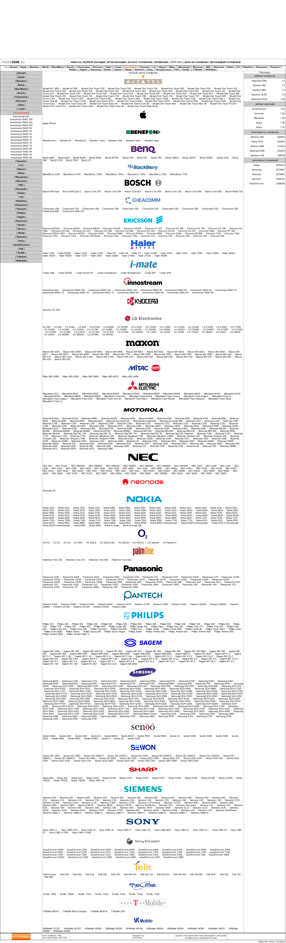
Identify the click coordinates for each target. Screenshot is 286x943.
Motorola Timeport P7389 (102, 438)
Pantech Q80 (119, 607)
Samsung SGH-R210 (62, 706)
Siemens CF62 (232, 800)
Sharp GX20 (142, 778)
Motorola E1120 (50, 428)
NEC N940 (220, 473)
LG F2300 (221, 327)
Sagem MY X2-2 (166, 661)
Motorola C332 (162, 423)
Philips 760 (70, 626)
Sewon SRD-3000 (167, 760)
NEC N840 (130, 473)
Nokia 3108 (170, 508)
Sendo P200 (144, 736)
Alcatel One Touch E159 (157, 101)
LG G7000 (222, 329)
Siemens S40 (57, 807)
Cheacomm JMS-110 (73, 211)
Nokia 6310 (140, 515)
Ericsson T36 (148, 236)
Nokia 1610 (63, 508)
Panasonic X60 (190, 584)
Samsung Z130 (204, 716)
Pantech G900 (179, 604)
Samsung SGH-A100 (54, 688)
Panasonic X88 (110, 587)
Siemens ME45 (104, 805)
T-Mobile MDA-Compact (74, 911)
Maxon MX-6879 (60, 354)
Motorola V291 (97, 441)
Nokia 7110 (201, 518)
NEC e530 (99, 468)
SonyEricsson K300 (101, 849)
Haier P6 (123, 253)
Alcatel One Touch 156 (145, 88)
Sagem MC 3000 (51, 651)
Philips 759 (55, 626)
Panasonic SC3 (212, 582)
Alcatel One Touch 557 (201, 93)
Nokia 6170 (48, 515)
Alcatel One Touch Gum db (135, 103)
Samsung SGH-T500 (93, 708)
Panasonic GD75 (136, 579)
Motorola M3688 (81, 431)
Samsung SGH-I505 (80, 698)
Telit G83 (102, 874)
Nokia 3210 (48, 510)
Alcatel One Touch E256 (213, 101)
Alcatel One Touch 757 (187, 96)
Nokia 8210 (217, 520)
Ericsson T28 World (90, 236)
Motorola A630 (128, 418)
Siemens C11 (57, 800)
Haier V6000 (228, 253)
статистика (137, 938)
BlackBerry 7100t (93, 174)
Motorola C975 (115, 426)
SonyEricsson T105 (148, 852)
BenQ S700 (223, 157)
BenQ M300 (95, 157)
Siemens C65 (214, 800)
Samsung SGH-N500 (79, 701)
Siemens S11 (206, 805)
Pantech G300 (68, 604)
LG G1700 (92, 329)
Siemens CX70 (126, 802)
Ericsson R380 (114, 233)
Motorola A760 (164, 418)
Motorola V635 (68, 446)
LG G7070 (79, 332)
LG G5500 (208, 329)
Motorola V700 (157, 446)
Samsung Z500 (69, 719)
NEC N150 (48, 471)
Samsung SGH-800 (208, 686)
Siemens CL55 (89, 802)
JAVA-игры (176, 62)
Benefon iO (65, 140)
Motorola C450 (59, 426)
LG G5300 (165, 329)
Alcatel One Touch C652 (127, 98)
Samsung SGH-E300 (131, 693)
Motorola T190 (222, 433)
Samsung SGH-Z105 (93, 713)
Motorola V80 (209, 446)
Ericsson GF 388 (174, 228)
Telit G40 (64, 874)
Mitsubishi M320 (70, 393)
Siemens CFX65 (51, 802)
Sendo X (106, 738)
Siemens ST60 (115, 810)
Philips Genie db (194, 629)
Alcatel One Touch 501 (187, 91)
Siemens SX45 (151, 810)
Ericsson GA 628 (132, 228)
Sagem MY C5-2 (224, 656)
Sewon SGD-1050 (104, 760)
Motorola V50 (69, 443)
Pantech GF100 (62, 607)
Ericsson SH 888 (193, 233)
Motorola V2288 (60, 441)
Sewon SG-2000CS (94, 755)
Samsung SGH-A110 (79, 688)
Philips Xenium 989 (223, 631)
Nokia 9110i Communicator (194, 523)
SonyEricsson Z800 (173, 857)
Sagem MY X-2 (189, 659)
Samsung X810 (166, 716)
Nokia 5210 (109, 513)
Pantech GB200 (218, 604)
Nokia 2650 (140, 508)
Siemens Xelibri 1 (51, 812)
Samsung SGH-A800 (205, 688)
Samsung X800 (147, 716)
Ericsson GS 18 (166, 231)
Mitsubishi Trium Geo (82, 398)
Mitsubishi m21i (50, 393)
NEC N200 (77, 471)
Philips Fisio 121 (195, 626)
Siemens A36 (66, 797)
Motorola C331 (143, 423)
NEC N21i (92, 471)
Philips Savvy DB (92, 631)
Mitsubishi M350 (151, 393)
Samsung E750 (127, 683)
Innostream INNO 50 (21, 131)
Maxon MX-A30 (223, 354)
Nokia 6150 (231, 513)
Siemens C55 (162, 800)
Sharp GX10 (92, 778)
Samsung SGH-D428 (156, 691)
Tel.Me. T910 (84, 894)
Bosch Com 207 (93, 191)
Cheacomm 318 (210, 208)
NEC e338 (71, 468)
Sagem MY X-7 (107, 661)
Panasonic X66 (209, 584)
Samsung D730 (187, 681)
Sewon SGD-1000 (149, 758)
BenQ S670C (189, 157)
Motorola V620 (50, 446)
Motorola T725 (78, 436)
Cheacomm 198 (110, 208)
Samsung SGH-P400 (154, 701)
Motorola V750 (175, 446)
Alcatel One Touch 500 (160, 91)
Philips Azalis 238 (117, 626)
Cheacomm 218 (150, 208)
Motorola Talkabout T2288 (160, 436)
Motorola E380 (124, 428)
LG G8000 (137, 332)
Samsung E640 (89, 683)
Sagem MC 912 (134, 651)
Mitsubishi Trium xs (52, 401)
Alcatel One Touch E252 (185, 101)
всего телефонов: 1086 (52, 936)
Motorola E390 (143, 428)
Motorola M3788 (102, 431)
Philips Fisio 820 (78, 629)
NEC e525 (85, 468)
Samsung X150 (187, 713)
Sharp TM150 (60, 780)
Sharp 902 (62, 778)
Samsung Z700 (89, 719)
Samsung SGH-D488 (181, 691)
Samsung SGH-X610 (194, 711)
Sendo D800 (49, 736)
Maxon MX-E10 (204, 357)
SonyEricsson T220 (196, 852)
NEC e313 (57, 468)
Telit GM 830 (179, 874)
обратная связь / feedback (272, 941)
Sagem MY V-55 (109, 659)
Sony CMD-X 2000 (81, 832)
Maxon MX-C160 (84, 357)
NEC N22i (121, 471)
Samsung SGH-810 (231, 686)
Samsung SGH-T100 (213, 706)
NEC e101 (197, 466)
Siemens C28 (92, 800)
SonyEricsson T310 (100, 854)
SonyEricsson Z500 (102, 857)
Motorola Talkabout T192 (130, 436)
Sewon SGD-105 (82, 760)
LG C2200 (179, 327)
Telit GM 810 (163, 874)
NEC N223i (106, 471)
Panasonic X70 (228, 584)
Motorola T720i (59, 436)
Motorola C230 (68, 423)
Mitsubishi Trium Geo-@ (108, 398)
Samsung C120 (70, 681)
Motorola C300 (124, 423)
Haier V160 (166, 253)
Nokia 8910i (140, 523)
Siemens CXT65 (172, 802)
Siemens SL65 (78, 810)
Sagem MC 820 (71, 651)
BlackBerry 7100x (137, 174)
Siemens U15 (205, 810)
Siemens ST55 (96, 810)
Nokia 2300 (109, 508)
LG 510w (70, 327)
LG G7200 (122, 332)
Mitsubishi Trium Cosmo (168, 396)
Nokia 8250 (232, 520)
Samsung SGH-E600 (81, 696)
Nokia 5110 (79, 513)
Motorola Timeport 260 (215, 436)
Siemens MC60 (85, 805)
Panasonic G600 (190, 577)
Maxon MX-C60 (145, 357)
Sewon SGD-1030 (61, 760)
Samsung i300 (185, 683)
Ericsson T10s (213, 233)
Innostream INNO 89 (21, 151)
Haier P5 (111, 253)
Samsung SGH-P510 (230, 701)
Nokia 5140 (94, 513)
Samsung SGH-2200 (87, 686)
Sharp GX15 (125, 778)
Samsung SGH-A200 (104, 688)
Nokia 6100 (155, 513)
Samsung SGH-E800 (156, 696)
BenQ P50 (156, 157)
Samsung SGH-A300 (129, 688)
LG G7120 (108, 332)
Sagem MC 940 (217, 651)
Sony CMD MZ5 (163, 830)
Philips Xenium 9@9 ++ (78, 634)
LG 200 (46, 327)
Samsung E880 (166, 683)
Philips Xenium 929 (178, 631)
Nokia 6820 (170, 518)
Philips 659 (224, 624)
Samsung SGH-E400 (207, 693)
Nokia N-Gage (111, 525)
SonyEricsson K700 (172, 849)
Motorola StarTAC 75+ (126, 433)
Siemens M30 (191, 802)
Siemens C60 (179, 800)
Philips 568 (150, 624)
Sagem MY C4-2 (204, 656)
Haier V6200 (65, 255)
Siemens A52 (134, 797)
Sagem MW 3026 (99, 654)
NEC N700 (72, 473)
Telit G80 (76, 874)
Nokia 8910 (125, 523)
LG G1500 (49, 329)
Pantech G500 (87, 604)
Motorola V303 (168, 441)
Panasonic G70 (210, 577)
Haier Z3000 (112, 255)
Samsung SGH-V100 (143, 708)
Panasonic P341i (154, 582)
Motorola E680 (198, 428)
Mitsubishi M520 (192, 393)
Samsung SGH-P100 (129, 701)
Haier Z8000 (161, 255)
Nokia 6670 (94, 518)
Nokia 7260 (79, 520)
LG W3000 (63, 334)
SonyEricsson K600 (148, 849)
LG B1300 (122, 327)
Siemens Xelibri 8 (199, 812)
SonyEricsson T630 (172, 854)
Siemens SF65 (144, 807)
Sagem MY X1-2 (146, 661)
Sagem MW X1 (183, 654)
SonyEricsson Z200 (78, 857)
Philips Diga (157, 626)
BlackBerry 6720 (71, 174)
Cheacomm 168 (51, 208)
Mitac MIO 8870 (110, 376)
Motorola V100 (125, 438)
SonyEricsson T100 (124, 852)
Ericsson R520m (134, 233)
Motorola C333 (180, 423)
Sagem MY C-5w (123, 656)
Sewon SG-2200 (139, 755)
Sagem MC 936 (172, 651)
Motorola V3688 (206, 441)
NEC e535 (113, 468)
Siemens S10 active (186, 805)
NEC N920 (191, 473)
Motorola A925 (95, 421)
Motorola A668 (146, 418)
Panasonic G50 (131, 577)
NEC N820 (101, 473)
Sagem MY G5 (50, 659)
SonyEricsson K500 (125, 849)
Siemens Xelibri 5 (136, 812)
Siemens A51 (117, 797)
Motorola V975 (87, 448)
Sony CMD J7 (124, 830)
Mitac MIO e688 (130, 376)
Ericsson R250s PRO (54, 233)
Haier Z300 (96, 255)
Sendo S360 (58, 738)
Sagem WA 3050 (128, 664)
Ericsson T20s (68, 236)
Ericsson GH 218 (60, 231)
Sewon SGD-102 (214, 758)
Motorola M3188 (218, 428)
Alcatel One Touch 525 (68, 93)
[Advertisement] (125, 29)
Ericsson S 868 (173, 233)
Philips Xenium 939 (200, 631)
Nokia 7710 (186, 520)
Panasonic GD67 (93, 579)
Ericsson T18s (232, 233)
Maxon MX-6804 (93, 351)
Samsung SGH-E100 (81, 693)
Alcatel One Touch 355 (134, 91)
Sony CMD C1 (50, 830)
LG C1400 (165, 327)
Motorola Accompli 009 (144, 421)
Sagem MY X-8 (126, 661)
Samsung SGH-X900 (219, 711)
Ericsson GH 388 (103, 231)
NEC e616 (142, 468)
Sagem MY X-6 (88, 661)
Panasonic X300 (129, 584)
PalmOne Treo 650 (121, 560)
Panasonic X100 (70, 584)
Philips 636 (180, 624)
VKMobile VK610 (216, 928)
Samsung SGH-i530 (104, 698)
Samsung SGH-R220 (88, 706)
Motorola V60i (233, 443)
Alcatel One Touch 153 (92, 88)
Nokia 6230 (94, 515)
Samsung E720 (108, 683)
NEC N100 (201, 468)
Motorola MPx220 (186, 431)
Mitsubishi (259, 118)
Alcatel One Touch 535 (148, 93)
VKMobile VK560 (175, 928)
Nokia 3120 (200, 508)
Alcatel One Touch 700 (54, 96)
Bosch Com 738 (173, 191)
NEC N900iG (161, 473)
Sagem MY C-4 (103, 656)
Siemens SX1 (133, 810)
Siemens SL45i (259, 94)
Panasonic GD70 (115, 579)
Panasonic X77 (70, 587)
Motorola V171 (182, 438)
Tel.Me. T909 (49, 894)
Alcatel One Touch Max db (193, 103)
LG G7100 (94, 332)
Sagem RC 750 (69, 664)
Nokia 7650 (156, 520)
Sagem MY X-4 (50, 661)
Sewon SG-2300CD (185, 755)
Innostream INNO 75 (21, 140)
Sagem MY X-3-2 (228, 659)
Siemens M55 (50, 805)
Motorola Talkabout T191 (101, 436)
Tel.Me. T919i (135, 894)
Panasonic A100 (51, 577)
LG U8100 (207, 332)
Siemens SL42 (200, 807)
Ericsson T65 (182, 236)
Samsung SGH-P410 (179, 701)
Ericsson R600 (154, 233)
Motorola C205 (50, 423)
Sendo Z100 (134, 738)
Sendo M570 (127, 736)
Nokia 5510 (124, 513)
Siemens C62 (197, 800)
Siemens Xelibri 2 (72, 812)
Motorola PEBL (227, 431)
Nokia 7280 (110, 520)
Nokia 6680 (109, 518)
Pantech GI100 (101, 607)
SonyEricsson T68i (195, 854)
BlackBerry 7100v (115, 174)
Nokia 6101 (170, 513)
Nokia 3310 (109, 510)
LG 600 (82, 327)
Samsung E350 (225, 681)
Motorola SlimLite (51, 433)
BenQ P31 (142, 157)
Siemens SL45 (218, 807)
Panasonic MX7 (134, 582)
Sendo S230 (206, 736)
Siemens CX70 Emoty (149, 802)
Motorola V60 (197, 443)
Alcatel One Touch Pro (54, 106)
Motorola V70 (139, 446)
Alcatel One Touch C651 (99, 98)
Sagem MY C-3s (83, 656)
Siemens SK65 (163, 807)
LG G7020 (237, 329)
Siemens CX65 (107, 802)
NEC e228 (211, 466)
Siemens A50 (100, 797)
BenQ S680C (206, 157)
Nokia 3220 (64, 510)
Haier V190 (181, 253)
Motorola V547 (142, 443)
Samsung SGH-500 (160, 686)
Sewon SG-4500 (87, 758)
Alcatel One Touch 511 (213, 91)
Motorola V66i (104, 446)
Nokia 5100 (64, 513)
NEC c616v (61, 466)
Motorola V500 (87, 443)
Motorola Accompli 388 (171, 421)
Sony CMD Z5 (219, 830)
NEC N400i (179, 471)
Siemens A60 (185, 797)
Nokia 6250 (109, 515)
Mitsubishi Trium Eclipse (196, 396)
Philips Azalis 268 (138, 626)
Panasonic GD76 (157, 579)
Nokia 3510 (170, 510)
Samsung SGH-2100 (62, 686)
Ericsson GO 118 (146, 231)
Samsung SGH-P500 (204, 701)
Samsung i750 (203, 683)
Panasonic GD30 (230, 577)
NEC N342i (164, 471)
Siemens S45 (74, 807)
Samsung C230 (109, 681)
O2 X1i (46, 542)
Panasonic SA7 (193, 582)
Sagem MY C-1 (222, 654)
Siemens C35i (127, 800)
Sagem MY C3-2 (183, 656)
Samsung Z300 (50, 719)
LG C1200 (151, 327)
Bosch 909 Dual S (72, 191)
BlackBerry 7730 (178, 174)
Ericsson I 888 (206, 231)
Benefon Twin (115, 140)
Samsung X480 (226, 713)
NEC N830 (116, 473)
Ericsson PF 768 (226, 231)
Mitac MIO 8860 (90, 376)
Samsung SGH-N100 (178, 698)
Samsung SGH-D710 (56, 693)
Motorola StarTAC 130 (75, 433)
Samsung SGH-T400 (68, 708)
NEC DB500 (129, 466)
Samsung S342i (222, 683)
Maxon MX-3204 (51, 351)
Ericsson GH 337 (81, 231)
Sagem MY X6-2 (207, 661)
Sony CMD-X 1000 (58, 832)
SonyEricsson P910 (53, 852)
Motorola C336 (199, 423)
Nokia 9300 (79, 525)
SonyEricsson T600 (124, 854)
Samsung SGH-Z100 (68, 713)
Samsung (256, 169)
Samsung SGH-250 (137, 686)
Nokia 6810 (155, 518)
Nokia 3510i (186, 510)
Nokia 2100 (79, 508)
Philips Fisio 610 (215, 626)
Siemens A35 (49, 797)
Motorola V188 (219, 438)
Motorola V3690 (225, 441)
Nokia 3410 (155, 510)
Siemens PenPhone (145, 805)
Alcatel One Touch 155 (119, 88)
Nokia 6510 (186, 515)
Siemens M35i (209, 802)
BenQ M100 (79, 157)
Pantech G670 (123, 604)
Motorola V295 (115, 441)
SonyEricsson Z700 (149, 857)
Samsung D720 (167, 681)
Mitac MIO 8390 (71, 376)
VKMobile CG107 (51, 928)
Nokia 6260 (125, 515)
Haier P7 (136, 253)
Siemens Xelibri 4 (115, 812)
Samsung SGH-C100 (230, 688)
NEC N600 (223, 471)
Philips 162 (48, 624)
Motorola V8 (193, 446)
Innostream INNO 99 (21, 157)
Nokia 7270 (94, 520)
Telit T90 (224, 874)
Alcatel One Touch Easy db (72, 103)
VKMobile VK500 (93, 928)
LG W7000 (93, 334)
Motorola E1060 (230, 426)
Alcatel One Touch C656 (155, 98)
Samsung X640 (89, 716)
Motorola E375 (106, 428)
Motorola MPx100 (143, 431)
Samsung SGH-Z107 (118, 713)
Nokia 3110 (185, 508)
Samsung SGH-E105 (106, 693)
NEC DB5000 (146, 466)
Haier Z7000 (128, 255)
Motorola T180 (204, 433)
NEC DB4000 (95, 466)
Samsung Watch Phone (145, 713)
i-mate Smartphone (107, 273)
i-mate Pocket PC (85, 273)
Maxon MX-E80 (223, 357)
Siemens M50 (227, 802)
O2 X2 (56, 542)
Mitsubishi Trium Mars (136, 398)
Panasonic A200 (71, 577)
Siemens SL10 (181, 807)
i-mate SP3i (165, 273)
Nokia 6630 (64, 518)
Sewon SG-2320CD (209, 755)
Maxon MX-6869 (216, 351)
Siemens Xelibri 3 (93, 812)
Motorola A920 (77, 421)
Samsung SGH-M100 (153, 698)
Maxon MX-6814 (175, 351)
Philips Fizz (136, 629)
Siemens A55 (151, 797)
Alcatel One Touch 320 (54, 91)
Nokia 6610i (232, 515)
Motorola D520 (191, 426)
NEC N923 (206, 473)
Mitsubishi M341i (110, 393)
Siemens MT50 (123, 805)
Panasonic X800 (90, 587)
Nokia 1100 (48, 508)
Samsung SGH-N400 (53, 701)
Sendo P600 (160, 736)
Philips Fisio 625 (58, 629)
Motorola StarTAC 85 (151, 433)
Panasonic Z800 (129, 587)
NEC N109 (216, 468)
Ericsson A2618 (72, 228)
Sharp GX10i (109, 778)
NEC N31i (134, 471)
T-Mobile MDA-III (98, 911)
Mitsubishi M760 (52, 396)
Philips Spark (135, 631)
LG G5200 (150, 329)
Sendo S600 (74, 738)
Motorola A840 (59, 421)
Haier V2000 (212, 253)
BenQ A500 (48, 157)
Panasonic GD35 (51, 579)
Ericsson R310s (76, 233)
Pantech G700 (142, 604)
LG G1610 (78, 329)
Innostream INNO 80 (21, 148)
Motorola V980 (105, 448)
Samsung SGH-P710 (79, 703)
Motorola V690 (121, 446)
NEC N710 (86, 473)
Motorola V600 (214, 443)
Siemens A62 (202, 797)
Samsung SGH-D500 (206, 691)
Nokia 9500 (95, 525)
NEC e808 (156, 468)
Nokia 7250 (48, 520)
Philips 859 (99, 626)
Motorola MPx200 (164, 431)
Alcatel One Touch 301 (199, 88)
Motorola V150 (163, 438)
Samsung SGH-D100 (105, 691)
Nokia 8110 (201, 520)
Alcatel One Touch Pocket (223, 103)
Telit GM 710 (146, 874)
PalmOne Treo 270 (75, 560)
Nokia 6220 (79, 515)
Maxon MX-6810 (134, 351)
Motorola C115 (193, 421)
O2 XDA (78, 542)
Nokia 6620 (48, 518)
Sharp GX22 (158, 778)
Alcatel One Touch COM (73, 101)
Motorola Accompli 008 (117, 421)
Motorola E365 (88, 428)
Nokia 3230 (79, 510)
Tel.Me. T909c (67, 894)
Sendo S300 (222, 736)
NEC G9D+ (186, 468)
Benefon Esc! (49, 140)
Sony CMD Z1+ (201, 830)
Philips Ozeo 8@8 (53, 631)
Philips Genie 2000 (172, 629)
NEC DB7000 (181, 466)
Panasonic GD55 (72, 579)
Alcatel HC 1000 (51, 88)
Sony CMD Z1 (182, 830)
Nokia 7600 (125, 520)
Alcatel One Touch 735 (107, 96)
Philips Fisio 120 (175, 626)
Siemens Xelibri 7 (178, 812)
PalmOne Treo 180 (52, 560)
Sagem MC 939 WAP (195, 651)
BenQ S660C (172, 157)
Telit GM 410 (130, 874)
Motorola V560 (179, 443)
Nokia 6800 (140, 518)
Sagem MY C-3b (62, 656)
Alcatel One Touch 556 (174, 93)
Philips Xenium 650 (155, 631)
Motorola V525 (123, 443)
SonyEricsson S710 (100, 852)
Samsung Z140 (223, 716)
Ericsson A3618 (91, 228)
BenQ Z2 (86, 160)
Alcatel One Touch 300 (172, 88)
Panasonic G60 (170, 577)
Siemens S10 (165, 805)
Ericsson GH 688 (124, 231)
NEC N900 (145, 473)
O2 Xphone (153, 542)
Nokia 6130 (216, 513)
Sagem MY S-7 (89, 659)
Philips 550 (136, 624)
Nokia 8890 (109, 523)
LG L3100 (165, 332)
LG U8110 (221, 332)
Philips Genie (152, 629)
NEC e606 (128, 468)
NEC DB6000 (163, 466)
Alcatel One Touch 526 (95, 93)
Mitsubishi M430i (171, 393)
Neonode (259, 113)
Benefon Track (97, 140)
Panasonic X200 (109, 584)
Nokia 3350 (140, 510)
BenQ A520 (64, 157)
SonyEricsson (259, 109)
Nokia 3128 (216, 508)
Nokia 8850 (79, 523)
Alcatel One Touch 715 (80, 96)
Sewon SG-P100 (128, 758)
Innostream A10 (21, 116)
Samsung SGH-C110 (54, 691)
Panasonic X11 (89, 584)
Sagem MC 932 (153, 651)
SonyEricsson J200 (77, 849)
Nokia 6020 (140, 513)
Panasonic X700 (51, 587)
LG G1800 (107, 329)
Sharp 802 (48, 778)
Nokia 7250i (64, 520)
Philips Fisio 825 (119, 629)
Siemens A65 (218, 797)
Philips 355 (92, 624)
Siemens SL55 (59, 810)
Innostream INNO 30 (21, 128)
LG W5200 (78, 334)
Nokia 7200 (216, 518)
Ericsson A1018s (51, 228)
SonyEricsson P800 (196, 849)
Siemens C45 (144, 800)
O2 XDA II (91, 542)
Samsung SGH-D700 (232, 691)
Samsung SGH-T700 (118, 708)
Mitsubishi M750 (232, 393)
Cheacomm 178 (71, 208)
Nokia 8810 (64, 523)
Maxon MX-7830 (142, 354)
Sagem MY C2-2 (163, 656)
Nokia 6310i (156, 515)
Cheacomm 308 (190, 208)
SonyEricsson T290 (53, 854)
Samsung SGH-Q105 (156, 703)
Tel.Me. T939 (152, 894)
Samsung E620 (69, 683)
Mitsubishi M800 (72, 396)
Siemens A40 (83, 797)
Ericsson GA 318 (111, 228)
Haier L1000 (97, 253)
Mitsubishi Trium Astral (140, 396)
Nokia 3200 (231, 508)
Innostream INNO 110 (21, 122)
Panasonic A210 (91, 577)
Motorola (256, 174)
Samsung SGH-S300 (163, 706)
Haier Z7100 (144, 255)
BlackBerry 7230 (157, 174)
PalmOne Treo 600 (98, 560)
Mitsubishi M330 (90, 393)
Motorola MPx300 (207, 431)
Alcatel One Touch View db (110, 106)
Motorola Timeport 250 (188, 436)
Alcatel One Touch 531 (121, 93)
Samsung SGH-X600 (168, 711)
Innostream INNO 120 (21, 125)
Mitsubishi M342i (131, 393)
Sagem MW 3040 (120, 654)
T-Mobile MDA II (51, 911)
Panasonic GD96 (93, 582)
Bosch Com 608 (153, 191)
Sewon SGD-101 (171, 758)
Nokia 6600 (201, 515)
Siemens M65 (67, 805)
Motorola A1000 (50, 418)
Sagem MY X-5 (69, 661)
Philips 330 (62, 624)
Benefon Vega (152, 140)
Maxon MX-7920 (162, 354)
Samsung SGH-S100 (113, 706)
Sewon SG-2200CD (162, 755)
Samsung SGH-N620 (104, 701)
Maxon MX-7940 (183, 354)
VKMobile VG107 (72, 928)
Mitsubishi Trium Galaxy (55, 398)
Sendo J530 (81, 736)
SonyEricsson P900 (220, 849)
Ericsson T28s (111, 236)
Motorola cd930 (172, 426)
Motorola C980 (133, 426)
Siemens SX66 (169, 810)
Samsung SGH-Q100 (130, 703)
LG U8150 (49, 334)
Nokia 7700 (171, 520)
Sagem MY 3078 (202, 654)
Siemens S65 (126, 807)
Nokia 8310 (48, 523)
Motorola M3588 (61, 431)
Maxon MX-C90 (184, 357)
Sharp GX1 (76, 778)
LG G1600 (63, 329)
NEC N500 (209, 471)
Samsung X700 (127, 716)
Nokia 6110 (201, 513)
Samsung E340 (206, 681)
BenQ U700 (56, 160)
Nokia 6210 (64, 515)
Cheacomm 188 (90, 208)
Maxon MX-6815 (196, 351)
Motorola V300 (150, 441)
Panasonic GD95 (72, 582)
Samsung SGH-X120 (219, 708)
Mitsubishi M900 (92, 396)
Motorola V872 (50, 448)
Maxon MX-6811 (155, 351)
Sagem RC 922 (89, 664)
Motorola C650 (96, 426)
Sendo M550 (110, 736)
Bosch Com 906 (193, 191)
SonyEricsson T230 (220, 852)
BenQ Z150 (72, 160)
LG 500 (58, 327)
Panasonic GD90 (199, 579)
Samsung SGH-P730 (105, 703)
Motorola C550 (78, 426)
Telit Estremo (49, 874)
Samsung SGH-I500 (55, 698)
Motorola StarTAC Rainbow (179, 433)
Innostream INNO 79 (21, 146)
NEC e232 (225, 466)
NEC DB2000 (78, 466)
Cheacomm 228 (170, 208)
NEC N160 (62, 471)
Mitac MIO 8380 (51, 376)
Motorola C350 (217, 423)
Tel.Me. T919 (118, 894)
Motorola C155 (212, 421)
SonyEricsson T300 (77, 854)
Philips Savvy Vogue (114, 631)
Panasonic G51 (150, 577)
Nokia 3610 (217, 510)
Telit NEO (211, 874)
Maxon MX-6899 (80, 354)
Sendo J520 (65, 736)
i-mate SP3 (150, 273)
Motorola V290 (78, 441)
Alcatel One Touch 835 (214, 96)
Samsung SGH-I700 (128, 698)
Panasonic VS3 (232, 582)
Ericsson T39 (165, 236)
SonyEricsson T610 (148, 854)
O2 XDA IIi (123, 542)
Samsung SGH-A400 (155, 688)
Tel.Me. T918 (101, 894)
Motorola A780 (200, 418)
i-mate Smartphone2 (130, 273)
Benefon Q (80, 140)
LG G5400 (193, 329)
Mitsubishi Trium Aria (114, 396)
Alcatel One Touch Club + (212, 98)
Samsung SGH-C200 (80, 691)
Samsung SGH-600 (184, 686)
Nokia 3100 (155, 508)
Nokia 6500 (171, 515)
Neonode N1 (49, 490)
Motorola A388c (89, 418)
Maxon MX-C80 (165, 357)
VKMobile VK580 (195, 928)
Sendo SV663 (91, 738)
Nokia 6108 (186, 513)
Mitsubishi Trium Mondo (163, 398)
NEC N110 (230, 468)
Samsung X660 (108, 716)
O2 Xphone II (169, 542)
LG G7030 (50, 332)
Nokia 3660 (48, 513)
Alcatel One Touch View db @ (143, 106)
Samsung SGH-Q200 (181, 703)
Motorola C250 (87, 423)
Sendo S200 (189, 736)
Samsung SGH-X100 (194, 708)
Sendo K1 (96, 736)
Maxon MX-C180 (104, 357)
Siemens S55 (109, 807)
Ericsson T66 (200, 236)
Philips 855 (85, 626)
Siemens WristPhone (226, 810)
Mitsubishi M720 (212, 393)
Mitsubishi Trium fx (221, 396)
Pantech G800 (160, 604)
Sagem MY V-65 (129, 659)
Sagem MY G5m (69, 659)
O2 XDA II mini (107, 542)
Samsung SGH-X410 (68, 711)
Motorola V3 (133, 441)
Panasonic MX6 (114, 582)
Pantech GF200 (81, 607)
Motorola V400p (51, 443)
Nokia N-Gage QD (132, 525)
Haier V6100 (49, 255)
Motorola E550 (180, 428)
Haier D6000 (64, 253)
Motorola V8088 (228, 446)
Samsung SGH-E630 (106, 696)
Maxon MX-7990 (203, 354)
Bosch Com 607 (133, 191)
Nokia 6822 (186, 518)
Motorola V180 (200, 438)
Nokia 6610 (217, 515)
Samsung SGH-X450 (118, 711)
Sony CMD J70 (143, 830)
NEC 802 (47, 466)
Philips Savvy (73, 631)
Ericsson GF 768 (196, 228)
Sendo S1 (175, 736)
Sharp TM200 (78, 780)
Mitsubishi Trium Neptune (192, 398)
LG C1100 (136, 327)
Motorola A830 (219, 418)
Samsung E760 (147, 683)
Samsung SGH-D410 (130, 691)
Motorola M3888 (122, 431)
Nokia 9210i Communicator (56, 525)
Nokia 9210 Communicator (225, 523)
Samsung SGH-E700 (131, 696)
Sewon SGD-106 (125, 760)
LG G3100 (136, 329)
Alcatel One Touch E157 (101, 101)
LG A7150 (95, 327)
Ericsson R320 (96, 233)
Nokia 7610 (140, 520)
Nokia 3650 (232, 510)
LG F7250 (236, 327)
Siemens (256, 179)
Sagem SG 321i (108, 664)
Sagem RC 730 (50, 664)
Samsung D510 (128, 681)
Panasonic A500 (111, 577)
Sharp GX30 (191, 778)
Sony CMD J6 (106, 830)
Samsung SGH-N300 (229, 698)
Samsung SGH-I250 (231, 696)
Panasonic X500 (170, 584)
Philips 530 (106, 624)
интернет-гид (138, 936)
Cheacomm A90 (51, 211)
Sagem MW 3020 (78, 654)
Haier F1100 (81, 253)
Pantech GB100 (198, 604)
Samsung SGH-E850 (206, 696)
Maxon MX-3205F (72, 351)
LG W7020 (107, 334)
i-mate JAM (48, 273)
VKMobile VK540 (154, 928)
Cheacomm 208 (130, 208)
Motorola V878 (68, 448)
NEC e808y (171, 468)
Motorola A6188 (109, 418)
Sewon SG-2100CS (117, 755)
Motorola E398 (161, 428)
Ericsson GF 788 (217, 228)
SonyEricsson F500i (53, 849)
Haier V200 (196, 253)
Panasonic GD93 (51, 582)
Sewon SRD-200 (146, 760)
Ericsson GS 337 (187, 231)
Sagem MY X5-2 (187, 661)
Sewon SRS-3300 (189, 760)
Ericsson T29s (129, 236)
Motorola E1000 (211, 426)
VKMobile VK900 (61, 931)
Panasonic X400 (150, 584)
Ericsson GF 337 (153, 228)
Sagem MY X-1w (169, 659)
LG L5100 (179, 332)
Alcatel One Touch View (81, 106)
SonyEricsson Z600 (126, 857)
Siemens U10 (188, 810)
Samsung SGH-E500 (56, 696)
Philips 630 (165, 624)
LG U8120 (235, 332)
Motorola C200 (230, 421)
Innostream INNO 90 (21, 154)
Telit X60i (48, 877)
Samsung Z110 (185, 716)
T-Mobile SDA (118, 911)
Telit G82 (89, 874)
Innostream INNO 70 (21, 137)
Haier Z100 (81, 255)
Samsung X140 (168, 713)
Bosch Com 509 (113, 191)
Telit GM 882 (196, 874)
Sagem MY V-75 (149, 659)
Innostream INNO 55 (21, 134)
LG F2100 (207, 327)
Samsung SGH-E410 (232, 693)
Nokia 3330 (125, 510)
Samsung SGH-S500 (188, 706)
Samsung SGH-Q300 (207, 703)
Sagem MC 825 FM (93, 651)
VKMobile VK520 (113, 928)
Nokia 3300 (94, 510)
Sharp (259, 122)
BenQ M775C (112, 157)
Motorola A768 (182, 418)
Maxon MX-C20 (125, 357)
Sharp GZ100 (208, 778)
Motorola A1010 (70, 418)
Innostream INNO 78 (21, 143)
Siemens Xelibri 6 (157, 812)
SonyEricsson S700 (77, 852)
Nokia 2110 (94, 508)
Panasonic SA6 (174, 582)
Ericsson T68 (217, 236)
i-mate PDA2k (65, 273)
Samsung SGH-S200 (138, 706)
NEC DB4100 (113, 466)
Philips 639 (194, 624)
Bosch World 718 (234, 191)
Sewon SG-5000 (107, 758)
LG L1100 (151, 332)
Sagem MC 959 (58, 654)
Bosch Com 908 (213, 191)
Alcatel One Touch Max (164, 103)
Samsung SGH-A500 (180, 688)
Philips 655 (209, 624)
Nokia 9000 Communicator (163, 523)
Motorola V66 (86, 446)
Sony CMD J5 (88, 830)
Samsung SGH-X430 (93, 711)
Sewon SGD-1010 (192, 758)
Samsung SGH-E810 (181, 696)
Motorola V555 (160, 443)
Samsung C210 (89, 681)
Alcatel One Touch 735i (134, 96)
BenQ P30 (128, 157)
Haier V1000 (150, 253)
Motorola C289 (106, 423)
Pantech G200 (50, 604)
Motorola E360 (69, 428)
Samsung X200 (207, 713)
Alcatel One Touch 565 (228, 93)
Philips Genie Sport (215, 629)
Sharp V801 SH (96, 780)
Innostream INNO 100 (21, 119)
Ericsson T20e (50, 236)
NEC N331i (149, 471)
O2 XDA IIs (138, 542)
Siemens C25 (74, 800)
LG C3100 (193, 327)
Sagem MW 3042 (142, 654)
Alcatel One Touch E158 (129, 101)
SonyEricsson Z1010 (53, 857)
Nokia (259, 127)
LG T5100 (193, 332)
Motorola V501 (105, 443)
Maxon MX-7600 (101, 354)
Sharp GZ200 (225, 778)
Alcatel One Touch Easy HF (104, 103)
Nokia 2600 (124, 508)
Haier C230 (48, 253)
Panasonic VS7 (50, 584)
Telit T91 (236, 874)
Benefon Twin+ (133, 140)
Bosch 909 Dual (51, 191)
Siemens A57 (168, 797)
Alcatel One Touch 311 (225, 88)
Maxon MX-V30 (62, 359)
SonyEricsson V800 (219, 854)
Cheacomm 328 (230, 208)
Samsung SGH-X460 (143, 711)
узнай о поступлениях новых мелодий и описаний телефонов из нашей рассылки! (201, 936)
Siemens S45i (92, 807)
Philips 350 (77, 624)
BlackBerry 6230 (51, 174)
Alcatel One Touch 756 (161, 96)
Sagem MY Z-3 (226, 661)
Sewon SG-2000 (71, 755)
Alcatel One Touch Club (184, 98)
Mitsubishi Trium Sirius (219, 398)
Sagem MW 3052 (163, 654)
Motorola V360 (186, 441)
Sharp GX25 (174, 778)
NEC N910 (176, 473)
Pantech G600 (105, 604)
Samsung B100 (50, 681)
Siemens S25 (223, 805)
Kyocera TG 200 (51, 310)
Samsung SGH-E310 (156, 693)
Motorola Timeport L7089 (72, 438)
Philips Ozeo (235, 629)
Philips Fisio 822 (98, 629)
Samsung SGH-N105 (204, 698)
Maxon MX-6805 (114, 351)
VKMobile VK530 (134, 928)
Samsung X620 (69, 716)
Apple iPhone (49, 123)
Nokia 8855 (94, 523)
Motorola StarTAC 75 (100, 433)
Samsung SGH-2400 (112, 686)
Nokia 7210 (231, 518)
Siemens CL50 (70, 802)
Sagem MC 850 (114, 651)
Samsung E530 (50, 683)
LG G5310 (179, 329)
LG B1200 (108, 327)
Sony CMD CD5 (69, 830)
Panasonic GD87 (178, 579)
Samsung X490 (50, 716)
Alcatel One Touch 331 (80, 91)
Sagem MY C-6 (143, 656)
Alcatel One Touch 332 (107, 91)
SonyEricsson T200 (172, 852)
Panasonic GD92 (220, 579)
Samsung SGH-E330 (181, 693)
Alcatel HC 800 (70, 88)
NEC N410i (194, 471)
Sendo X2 (119, 738)
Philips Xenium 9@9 (53, 634)
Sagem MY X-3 (208, 659)
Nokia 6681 (125, 518)
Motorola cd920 (153, 426)
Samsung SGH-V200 (168, 708)
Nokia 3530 (201, 510)
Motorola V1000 (145, 438)
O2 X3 (67, 542)
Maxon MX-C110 (63, 357)
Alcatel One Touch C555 (71, 98)
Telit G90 (115, 874)
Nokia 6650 (79, 518)
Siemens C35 (109, 800)
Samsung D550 (148, 681)
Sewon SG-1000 (51, 755)
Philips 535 (121, 624)
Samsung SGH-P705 (54, 703)
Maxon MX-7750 (121, 354)
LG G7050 (65, 332)
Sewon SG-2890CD (65, 758)
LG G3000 (121, 329)
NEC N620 (57, 473)
